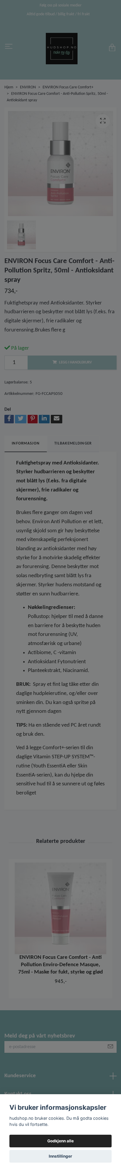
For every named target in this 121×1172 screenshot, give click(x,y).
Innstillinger (60, 1156)
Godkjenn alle (60, 1141)
